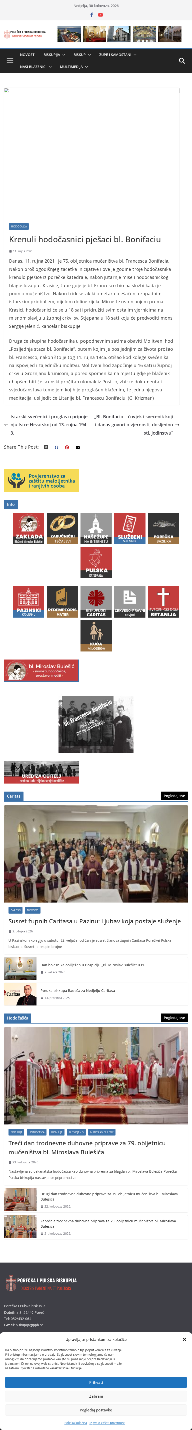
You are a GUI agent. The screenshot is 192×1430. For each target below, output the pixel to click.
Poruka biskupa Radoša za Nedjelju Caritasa (77, 990)
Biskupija (52, 54)
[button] (184, 1339)
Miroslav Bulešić (102, 1132)
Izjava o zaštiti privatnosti (107, 1423)
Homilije (56, 1132)
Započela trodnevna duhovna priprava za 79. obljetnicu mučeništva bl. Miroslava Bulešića (108, 1224)
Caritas (15, 910)
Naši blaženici (33, 66)
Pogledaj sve (174, 795)
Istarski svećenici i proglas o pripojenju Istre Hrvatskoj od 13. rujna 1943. (49, 424)
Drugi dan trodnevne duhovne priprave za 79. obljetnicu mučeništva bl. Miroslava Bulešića (109, 1196)
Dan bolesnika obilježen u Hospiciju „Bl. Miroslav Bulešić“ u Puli (94, 965)
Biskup (80, 54)
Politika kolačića (75, 1423)
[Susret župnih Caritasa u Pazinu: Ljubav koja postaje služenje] (96, 854)
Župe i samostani (115, 54)
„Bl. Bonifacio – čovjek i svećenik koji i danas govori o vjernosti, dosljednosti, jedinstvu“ (133, 424)
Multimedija (71, 66)
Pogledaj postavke (96, 1409)
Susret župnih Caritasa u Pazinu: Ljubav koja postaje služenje (94, 921)
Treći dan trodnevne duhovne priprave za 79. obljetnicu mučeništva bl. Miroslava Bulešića (87, 1147)
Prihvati (96, 1382)
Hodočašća (19, 226)
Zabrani (96, 1396)
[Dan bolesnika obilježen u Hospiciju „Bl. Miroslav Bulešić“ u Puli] (20, 968)
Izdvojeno (76, 1132)
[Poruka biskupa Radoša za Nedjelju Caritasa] (20, 994)
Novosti (28, 54)
